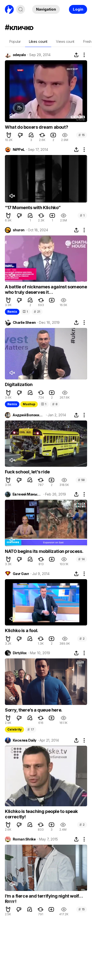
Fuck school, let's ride (27, 471)
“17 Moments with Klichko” (33, 207)
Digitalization (18, 384)
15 (82, 135)
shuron (19, 230)
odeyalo (19, 55)
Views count (65, 41)
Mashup (29, 404)
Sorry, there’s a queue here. (33, 710)
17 (30, 729)
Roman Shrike (24, 839)
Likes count (38, 41)
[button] (9, 135)
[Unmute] (12, 115)
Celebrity (14, 729)
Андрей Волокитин (28, 415)
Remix (12, 311)
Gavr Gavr (21, 573)
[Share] (76, 55)
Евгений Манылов (27, 494)
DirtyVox (20, 653)
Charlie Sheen (24, 322)
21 (37, 312)
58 (81, 480)
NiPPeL (19, 149)
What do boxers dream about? (36, 127)
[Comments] (31, 135)
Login (78, 9)
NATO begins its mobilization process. (44, 551)
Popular (15, 41)
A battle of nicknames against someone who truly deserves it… (46, 289)
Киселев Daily (24, 740)
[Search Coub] (20, 9)
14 (81, 559)
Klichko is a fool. (21, 630)
